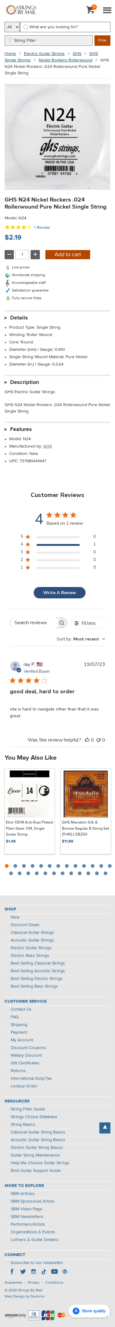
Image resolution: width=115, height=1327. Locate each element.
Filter (102, 40)
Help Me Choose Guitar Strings (40, 1163)
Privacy (34, 1283)
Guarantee (13, 1283)
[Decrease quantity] (9, 254)
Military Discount (26, 1055)
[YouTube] (54, 1272)
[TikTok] (43, 1272)
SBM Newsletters (27, 1217)
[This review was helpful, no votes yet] (87, 740)
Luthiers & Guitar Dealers (35, 1240)
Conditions (54, 1283)
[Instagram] (33, 1272)
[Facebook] (12, 1272)
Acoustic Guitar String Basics (38, 1140)
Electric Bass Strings (30, 955)
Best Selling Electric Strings (37, 979)
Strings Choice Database (34, 1117)
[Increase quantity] (35, 254)
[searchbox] (33, 623)
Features (21, 429)
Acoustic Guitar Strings (32, 940)
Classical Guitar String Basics (38, 1132)
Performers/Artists (28, 1224)
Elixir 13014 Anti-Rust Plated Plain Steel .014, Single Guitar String (29, 828)
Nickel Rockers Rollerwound (65, 60)
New (15, 917)
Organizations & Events (33, 1232)
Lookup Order (24, 1086)
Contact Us (21, 1009)
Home (10, 54)
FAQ (15, 1017)
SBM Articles (23, 1194)
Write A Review (59, 593)
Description (24, 382)
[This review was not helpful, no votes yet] (98, 740)
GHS (77, 54)
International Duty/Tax (31, 1078)
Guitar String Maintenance (35, 1155)
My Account (22, 1040)
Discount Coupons (28, 1048)
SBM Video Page (26, 1209)
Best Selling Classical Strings (38, 963)
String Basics (23, 1124)
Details (19, 318)
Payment (19, 1032)
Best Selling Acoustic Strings (38, 971)
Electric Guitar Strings (44, 54)
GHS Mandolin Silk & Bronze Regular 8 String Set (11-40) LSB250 (85, 828)
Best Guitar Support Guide (36, 1170)
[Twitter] (23, 1272)
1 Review (42, 227)
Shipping (19, 1025)
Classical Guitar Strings (32, 932)
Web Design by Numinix (24, 1296)
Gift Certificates (25, 1063)
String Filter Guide (28, 1109)
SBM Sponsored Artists (33, 1201)
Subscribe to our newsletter (36, 1263)
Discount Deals (25, 925)
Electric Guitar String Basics (37, 1147)
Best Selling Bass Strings (34, 986)
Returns (18, 1071)
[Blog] (64, 1272)
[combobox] (81, 639)
